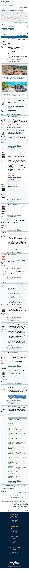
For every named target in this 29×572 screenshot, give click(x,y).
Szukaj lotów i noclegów (14, 517)
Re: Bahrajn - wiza (15, 38)
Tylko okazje (14, 520)
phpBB (9, 511)
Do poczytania (14, 521)
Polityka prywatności (14, 552)
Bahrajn (19, 10)
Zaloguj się (4, 5)
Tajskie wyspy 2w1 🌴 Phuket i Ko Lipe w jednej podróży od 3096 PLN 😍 (14, 95)
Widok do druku (4, 34)
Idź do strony (20, 33)
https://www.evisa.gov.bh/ (13, 413)
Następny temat (25, 35)
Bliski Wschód (15, 10)
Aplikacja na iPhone (14, 530)
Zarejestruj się (10, 5)
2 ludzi (9, 147)
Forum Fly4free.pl (14, 528)
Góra (2, 114)
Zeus (8, 482)
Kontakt (14, 523)
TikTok (14, 541)
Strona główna (3, 10)
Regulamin (21, 7)
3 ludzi (9, 180)
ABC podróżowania (14, 519)
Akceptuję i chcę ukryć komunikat (22, 22)
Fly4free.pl (5, 2)
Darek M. (17, 260)
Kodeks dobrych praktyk (14, 553)
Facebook (14, 538)
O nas (14, 549)
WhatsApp (14, 542)
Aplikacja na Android (14, 531)
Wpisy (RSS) (14, 532)
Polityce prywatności (15, 17)
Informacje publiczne (14, 555)
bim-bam (9, 61)
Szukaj (26, 7)
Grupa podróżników (14, 544)
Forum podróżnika (9, 10)
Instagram (14, 539)
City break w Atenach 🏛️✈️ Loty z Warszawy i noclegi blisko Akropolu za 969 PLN (14, 78)
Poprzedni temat (19, 35)
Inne (22, 10)
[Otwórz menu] (1, 2)
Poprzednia (24, 33)
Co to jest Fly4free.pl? (15, 516)
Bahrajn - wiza (5, 25)
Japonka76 (10, 216)
